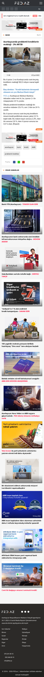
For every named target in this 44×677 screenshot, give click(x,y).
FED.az (6, 96)
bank (19, 147)
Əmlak (24, 639)
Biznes (4, 632)
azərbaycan (9, 147)
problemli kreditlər (12, 154)
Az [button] (39, 9)
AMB (33, 147)
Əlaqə (24, 642)
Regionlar (5, 639)
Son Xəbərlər (6, 629)
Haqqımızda (26, 646)
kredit (26, 147)
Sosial (4, 636)
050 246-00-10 (9, 657)
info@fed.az (8, 661)
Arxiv (3, 646)
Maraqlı (24, 636)
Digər (3, 642)
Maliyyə (24, 629)
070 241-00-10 (8, 654)
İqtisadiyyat (26, 632)
